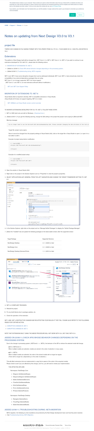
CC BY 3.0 (67, 428)
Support (12, 25)
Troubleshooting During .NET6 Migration (21, 415)
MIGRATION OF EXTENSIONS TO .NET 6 (19, 66)
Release (19, 25)
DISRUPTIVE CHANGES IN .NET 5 (17, 326)
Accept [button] (72, 15)
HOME (6, 25)
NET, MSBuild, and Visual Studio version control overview (24, 103)
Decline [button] (80, 15)
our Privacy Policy (56, 6)
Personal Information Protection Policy (54, 425)
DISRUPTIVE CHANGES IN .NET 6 (17, 329)
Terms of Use (68, 425)
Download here (39, 113)
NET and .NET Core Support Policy (18, 86)
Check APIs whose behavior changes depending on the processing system (41, 68)
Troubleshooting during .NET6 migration (29, 71)
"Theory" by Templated (54, 428)
